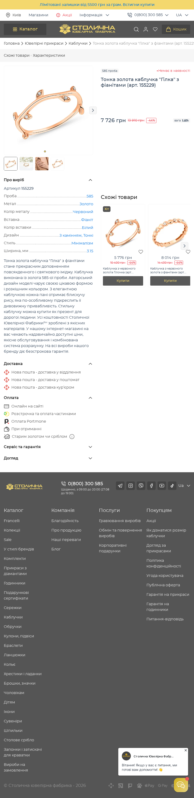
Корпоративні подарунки (113, 548)
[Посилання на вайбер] (141, 485)
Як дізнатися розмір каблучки (166, 533)
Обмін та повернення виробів (120, 533)
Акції (67, 15)
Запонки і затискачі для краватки (23, 752)
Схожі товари (17, 55)
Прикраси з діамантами (15, 571)
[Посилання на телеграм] (120, 485)
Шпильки (13, 731)
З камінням (70, 235)
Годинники (14, 583)
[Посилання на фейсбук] (151, 485)
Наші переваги (66, 540)
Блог (56, 549)
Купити (123, 281)
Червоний (83, 212)
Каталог (28, 29)
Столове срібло (19, 740)
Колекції (12, 530)
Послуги (109, 510)
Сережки (13, 608)
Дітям (9, 702)
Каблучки (13, 617)
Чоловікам (14, 693)
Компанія (63, 510)
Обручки (13, 627)
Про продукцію (66, 530)
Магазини (38, 15)
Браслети (13, 646)
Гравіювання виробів (120, 521)
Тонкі (88, 235)
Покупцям (159, 510)
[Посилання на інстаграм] (130, 485)
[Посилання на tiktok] (172, 485)
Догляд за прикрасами (158, 548)
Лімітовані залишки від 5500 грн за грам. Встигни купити (97, 5)
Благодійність (65, 521)
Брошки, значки (19, 683)
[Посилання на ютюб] (162, 485)
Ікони (9, 712)
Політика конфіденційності (163, 563)
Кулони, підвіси (19, 636)
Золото (86, 204)
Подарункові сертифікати (16, 595)
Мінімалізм (82, 243)
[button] (145, 29)
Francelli (12, 521)
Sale (8, 540)
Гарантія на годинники (157, 607)
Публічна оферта (163, 585)
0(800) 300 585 (148, 15)
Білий (87, 228)
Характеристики (49, 55)
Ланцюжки (14, 655)
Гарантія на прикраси (167, 594)
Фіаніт (87, 220)
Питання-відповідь (165, 619)
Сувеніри (13, 721)
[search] (136, 29)
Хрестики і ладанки (23, 674)
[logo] (87, 29)
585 (90, 196)
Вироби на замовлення (16, 767)
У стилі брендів (19, 549)
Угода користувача (164, 576)
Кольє (9, 664)
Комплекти (15, 559)
